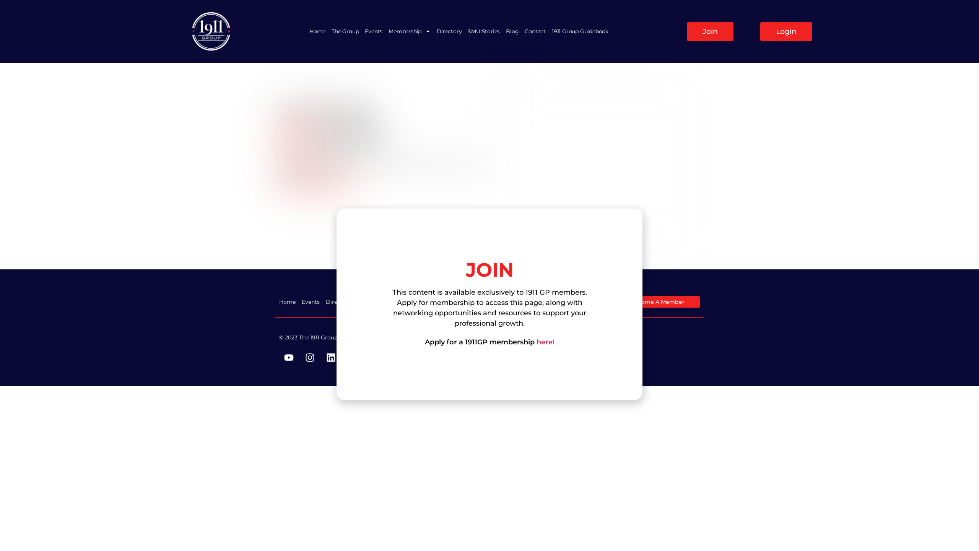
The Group (345, 31)
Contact (535, 31)
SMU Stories (484, 31)
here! (546, 342)
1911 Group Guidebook (580, 31)
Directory (449, 31)
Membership (405, 31)
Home (317, 31)
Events (373, 31)
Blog (512, 31)
